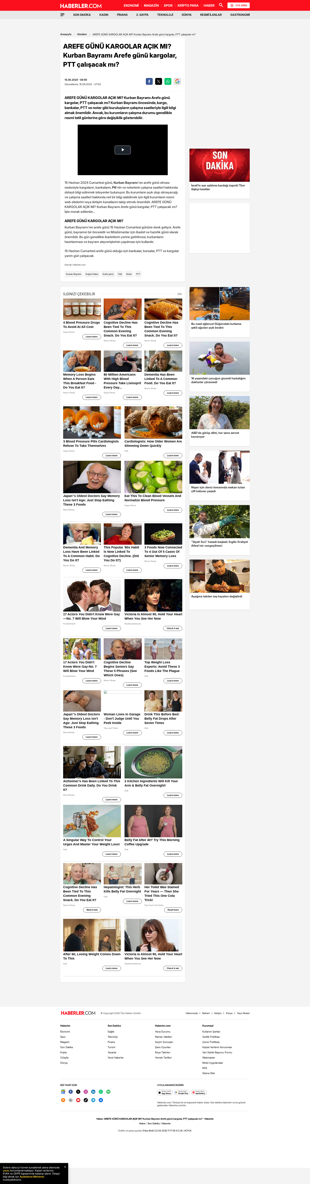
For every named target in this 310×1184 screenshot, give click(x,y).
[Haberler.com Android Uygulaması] (181, 1093)
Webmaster (208, 1057)
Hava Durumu (162, 1031)
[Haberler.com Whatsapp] (101, 1092)
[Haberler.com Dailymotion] (101, 1100)
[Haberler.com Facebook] (71, 1092)
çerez (6, 1170)
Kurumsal (207, 1025)
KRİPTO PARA (188, 5)
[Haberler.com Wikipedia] (71, 1100)
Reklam (206, 1013)
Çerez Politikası (211, 1041)
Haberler (65, 1025)
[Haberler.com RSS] (63, 1100)
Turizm (111, 1047)
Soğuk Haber (92, 274)
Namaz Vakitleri (163, 1036)
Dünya (63, 1062)
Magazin (65, 1041)
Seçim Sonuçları (164, 1041)
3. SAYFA (142, 14)
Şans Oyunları (163, 1047)
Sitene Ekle (208, 1073)
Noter (129, 274)
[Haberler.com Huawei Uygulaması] (198, 1093)
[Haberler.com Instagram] (86, 1092)
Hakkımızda (192, 1013)
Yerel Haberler (116, 1057)
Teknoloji (113, 1036)
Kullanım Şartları (211, 1031)
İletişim (218, 1013)
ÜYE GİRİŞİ (241, 5)
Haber (142, 1123)
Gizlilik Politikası (211, 1036)
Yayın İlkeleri (243, 1013)
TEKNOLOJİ (165, 14)
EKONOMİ (131, 5)
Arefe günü (108, 274)
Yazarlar (112, 1052)
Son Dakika (66, 1047)
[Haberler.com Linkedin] (93, 1092)
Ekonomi (65, 1031)
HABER (209, 5)
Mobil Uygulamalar (212, 1062)
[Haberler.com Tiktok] (86, 1100)
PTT (138, 274)
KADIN (103, 14)
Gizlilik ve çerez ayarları (130, 1130)
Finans (111, 1041)
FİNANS (122, 14)
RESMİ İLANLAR (211, 14)
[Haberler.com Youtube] (78, 1100)
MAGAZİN (151, 5)
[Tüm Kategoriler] (62, 15)
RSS (204, 1067)
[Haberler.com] (78, 1013)
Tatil (120, 274)
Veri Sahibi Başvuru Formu (217, 1052)
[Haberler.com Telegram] (93, 1100)
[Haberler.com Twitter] (78, 1092)
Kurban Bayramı (73, 274)
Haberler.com (163, 1025)
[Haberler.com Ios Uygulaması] (164, 1093)
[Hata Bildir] (148, 1130)
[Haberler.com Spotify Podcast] (108, 1092)
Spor (63, 1036)
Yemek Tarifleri (163, 1057)
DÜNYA (187, 14)
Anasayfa (65, 34)
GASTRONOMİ (240, 14)
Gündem (82, 34)
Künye (229, 1013)
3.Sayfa (64, 1057)
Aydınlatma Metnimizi (32, 1176)
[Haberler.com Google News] (63, 1092)
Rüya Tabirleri (162, 1052)
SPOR (168, 5)
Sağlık (111, 1031)
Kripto (63, 1052)
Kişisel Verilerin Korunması (217, 1047)
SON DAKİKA (82, 14)
